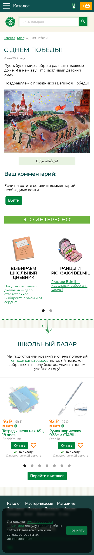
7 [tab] (69, 465)
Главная (9, 37)
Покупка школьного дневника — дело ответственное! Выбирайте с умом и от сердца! (23, 294)
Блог (20, 37)
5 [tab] (54, 465)
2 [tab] (50, 310)
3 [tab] (39, 465)
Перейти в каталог (47, 476)
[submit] (83, 21)
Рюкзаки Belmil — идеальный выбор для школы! (69, 286)
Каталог (14, 503)
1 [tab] (43, 310)
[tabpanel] (23, 268)
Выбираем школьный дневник (23, 273)
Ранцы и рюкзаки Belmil (70, 271)
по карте (7, 425)
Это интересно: (47, 219)
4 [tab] (47, 465)
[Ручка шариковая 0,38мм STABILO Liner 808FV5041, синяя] (70, 399)
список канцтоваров (30, 360)
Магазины (66, 503)
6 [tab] (61, 465)
